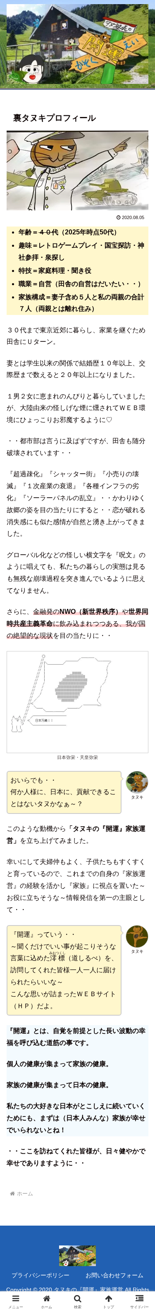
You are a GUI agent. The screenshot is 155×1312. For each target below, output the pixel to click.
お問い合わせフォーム (114, 1275)
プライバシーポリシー (40, 1275)
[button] (138, 1098)
